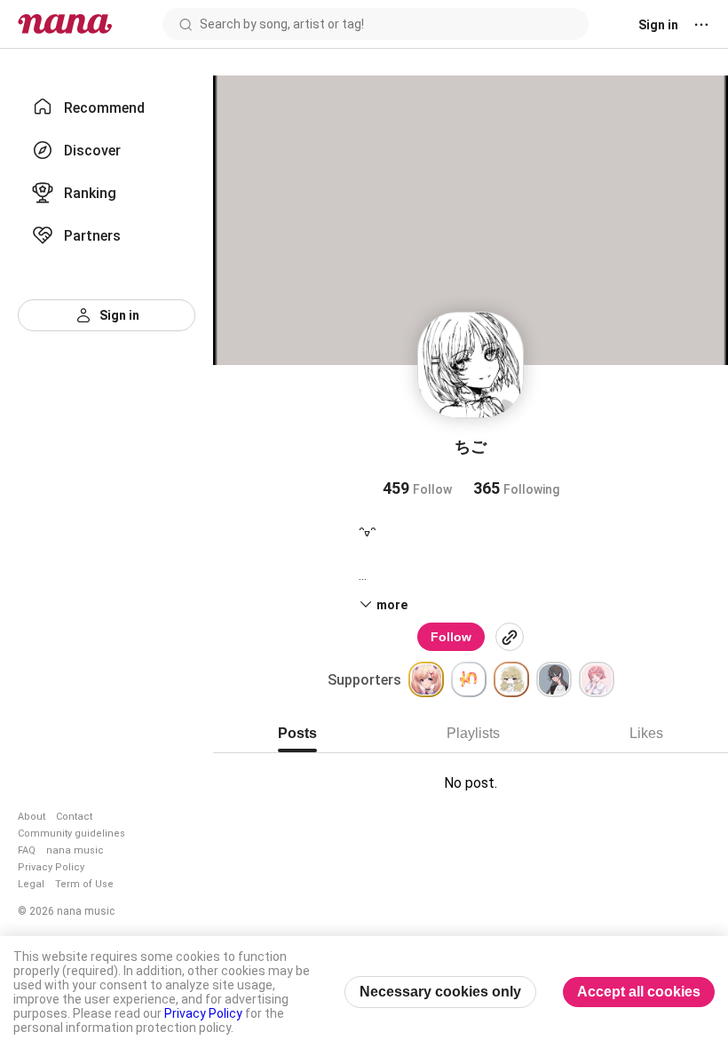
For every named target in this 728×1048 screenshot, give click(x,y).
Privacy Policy (51, 867)
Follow (451, 637)
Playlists (473, 733)
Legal (31, 884)
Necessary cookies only (440, 991)
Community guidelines (71, 833)
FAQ (27, 850)
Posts (297, 733)
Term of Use (84, 884)
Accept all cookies (638, 991)
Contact (74, 816)
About (31, 816)
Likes (646, 733)
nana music (75, 850)
